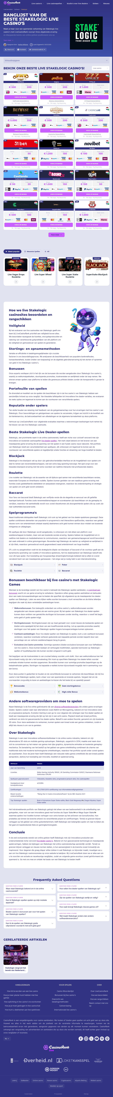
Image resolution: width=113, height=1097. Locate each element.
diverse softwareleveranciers (66, 706)
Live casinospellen (54, 3)
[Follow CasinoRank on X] (90, 1038)
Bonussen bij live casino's (64, 995)
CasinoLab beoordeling (91, 134)
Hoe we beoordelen (98, 995)
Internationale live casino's (65, 1010)
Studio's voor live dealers (77, 3)
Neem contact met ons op (98, 1004)
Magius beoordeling (56, 101)
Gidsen (95, 3)
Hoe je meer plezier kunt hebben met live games (21, 996)
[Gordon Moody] (51, 1069)
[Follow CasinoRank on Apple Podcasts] (106, 1038)
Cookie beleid (28, 1094)
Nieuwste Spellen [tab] (33, 251)
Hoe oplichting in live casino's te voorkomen (22, 1002)
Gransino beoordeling (56, 134)
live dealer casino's (45, 841)
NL (6, 1039)
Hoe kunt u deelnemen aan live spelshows (22, 1010)
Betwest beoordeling (20, 134)
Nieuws (106, 3)
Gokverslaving (65, 1006)
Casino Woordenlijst (64, 991)
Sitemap (85, 1094)
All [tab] (48, 251)
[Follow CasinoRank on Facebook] (80, 1038)
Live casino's (37, 3)
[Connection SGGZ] (98, 1060)
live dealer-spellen (49, 440)
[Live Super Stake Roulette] (69, 271)
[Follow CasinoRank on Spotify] (101, 1038)
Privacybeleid (58, 1094)
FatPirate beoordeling (21, 101)
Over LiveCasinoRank (98, 991)
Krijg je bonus (21, 97)
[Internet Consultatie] (37, 1060)
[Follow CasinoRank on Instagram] (85, 1038)
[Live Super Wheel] (42, 271)
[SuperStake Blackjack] (96, 271)
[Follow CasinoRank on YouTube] (96, 1038)
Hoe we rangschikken (98, 999)
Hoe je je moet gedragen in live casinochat (22, 1006)
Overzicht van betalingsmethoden (60, 1000)
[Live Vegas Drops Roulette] (16, 271)
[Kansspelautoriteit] (14, 1060)
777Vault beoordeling (91, 101)
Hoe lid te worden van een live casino (22, 991)
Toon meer (55, 235)
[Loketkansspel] (72, 1060)
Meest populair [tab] (14, 251)
